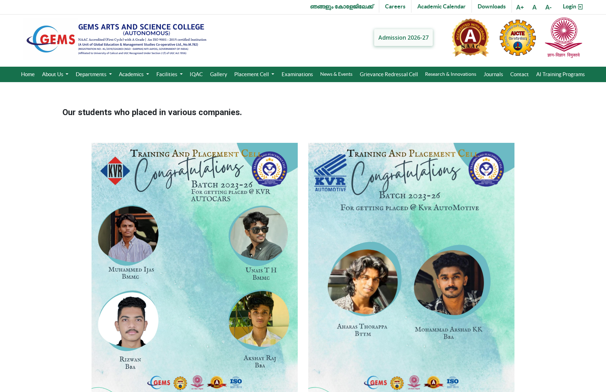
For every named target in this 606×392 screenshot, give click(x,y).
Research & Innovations (450, 74)
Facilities (167, 74)
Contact (519, 74)
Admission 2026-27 (403, 37)
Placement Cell (252, 74)
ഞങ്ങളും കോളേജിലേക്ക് (341, 6)
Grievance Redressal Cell (389, 74)
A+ (520, 7)
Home (28, 74)
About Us (53, 74)
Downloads (492, 6)
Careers (395, 6)
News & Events (336, 74)
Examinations (297, 74)
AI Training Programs (560, 74)
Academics (132, 74)
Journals (493, 74)
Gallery (218, 74)
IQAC (196, 74)
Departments (92, 74)
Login (570, 6)
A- (548, 7)
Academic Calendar (441, 6)
